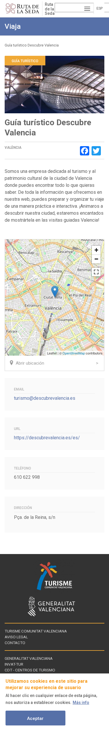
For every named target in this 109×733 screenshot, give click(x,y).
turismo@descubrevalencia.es (44, 398)
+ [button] (96, 250)
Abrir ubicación (30, 363)
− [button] (96, 259)
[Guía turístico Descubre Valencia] (54, 291)
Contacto (15, 642)
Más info (81, 702)
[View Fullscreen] (96, 272)
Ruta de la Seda (49, 9)
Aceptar (35, 718)
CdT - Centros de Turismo (30, 670)
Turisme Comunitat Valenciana (36, 631)
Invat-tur (14, 664)
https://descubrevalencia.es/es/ (47, 437)
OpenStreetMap (73, 353)
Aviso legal (16, 637)
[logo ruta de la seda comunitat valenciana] (23, 9)
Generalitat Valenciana (29, 658)
